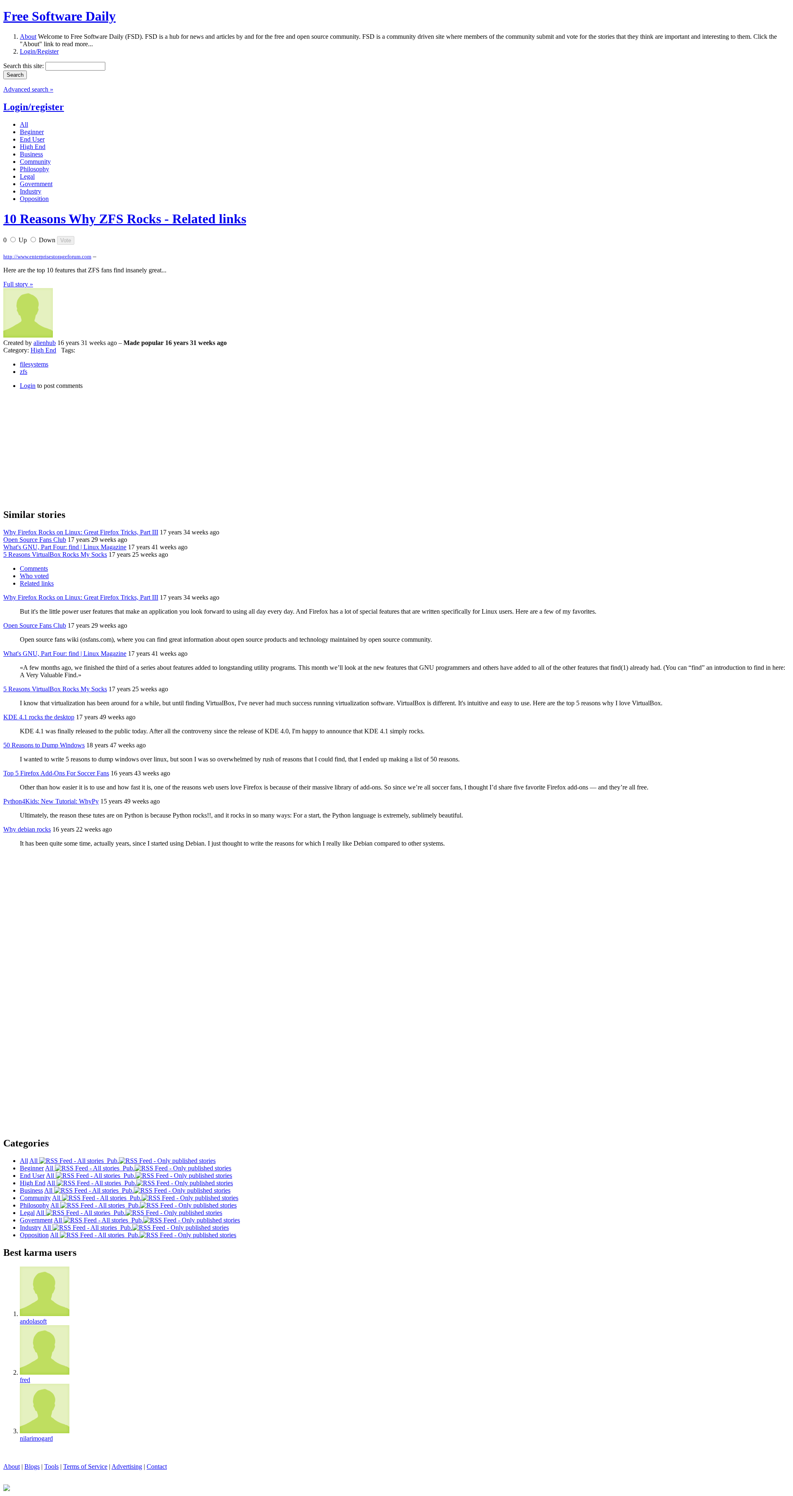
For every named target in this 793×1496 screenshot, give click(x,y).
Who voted (34, 575)
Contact (157, 1466)
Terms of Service (85, 1466)
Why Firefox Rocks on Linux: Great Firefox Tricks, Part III (80, 532)
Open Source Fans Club (34, 539)
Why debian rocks (27, 829)
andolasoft (33, 1321)
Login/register (33, 107)
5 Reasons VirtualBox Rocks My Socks (55, 554)
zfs (23, 371)
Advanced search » (28, 89)
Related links (37, 583)
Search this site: (24, 65)
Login (28, 385)
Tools (51, 1466)
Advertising (127, 1466)
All (34, 1160)
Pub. (111, 1160)
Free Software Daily (59, 16)
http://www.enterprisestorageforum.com (47, 256)
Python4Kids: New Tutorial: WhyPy (51, 801)
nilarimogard (36, 1438)
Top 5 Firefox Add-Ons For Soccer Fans (56, 773)
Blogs (32, 1466)
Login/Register (39, 51)
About (28, 36)
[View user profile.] (28, 335)
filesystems (34, 364)
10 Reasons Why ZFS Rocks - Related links (124, 218)
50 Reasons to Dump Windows (44, 745)
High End (43, 350)
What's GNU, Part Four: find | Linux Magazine (64, 547)
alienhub (44, 342)
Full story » (18, 284)
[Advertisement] (65, 447)
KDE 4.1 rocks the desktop (38, 717)
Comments (34, 568)
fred (25, 1379)
